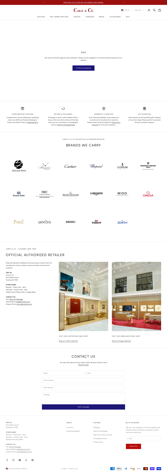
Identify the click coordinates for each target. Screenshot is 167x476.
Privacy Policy (98, 442)
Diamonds (90, 17)
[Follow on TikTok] (26, 460)
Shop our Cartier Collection (68, 341)
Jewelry (77, 17)
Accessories (115, 17)
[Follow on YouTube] (20, 460)
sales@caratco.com (23, 302)
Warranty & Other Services (103, 435)
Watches (41, 17)
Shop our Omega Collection (121, 341)
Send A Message (15, 447)
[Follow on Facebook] (7, 460)
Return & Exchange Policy (66, 125)
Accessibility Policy (100, 438)
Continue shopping (83, 68)
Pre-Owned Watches (59, 17)
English (138, 10)
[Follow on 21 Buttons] (32, 460)
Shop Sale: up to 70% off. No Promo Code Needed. (83, 2)
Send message (83, 407)
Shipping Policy (32, 122)
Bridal (102, 17)
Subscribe (133, 446)
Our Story (70, 427)
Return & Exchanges (100, 431)
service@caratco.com (24, 304)
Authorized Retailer (73, 431)
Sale (128, 17)
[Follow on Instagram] (13, 460)
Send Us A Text (83, 365)
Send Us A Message (16, 299)
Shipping (97, 427)
